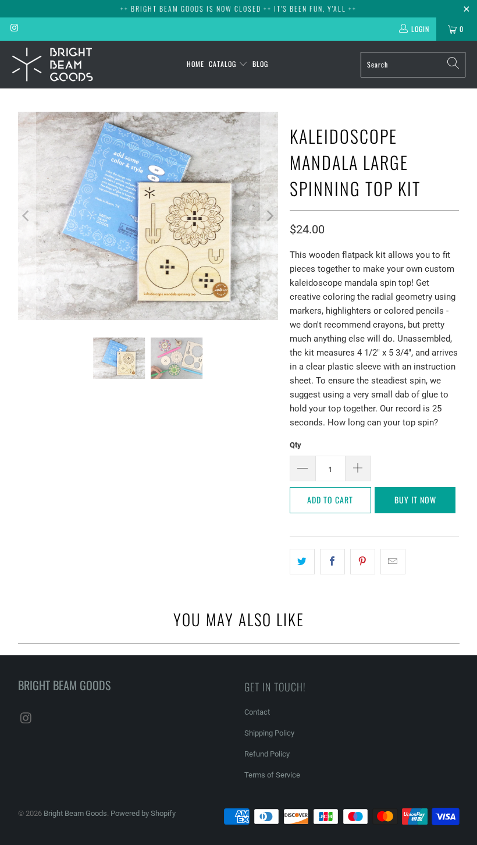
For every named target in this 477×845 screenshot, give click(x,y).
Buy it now (415, 499)
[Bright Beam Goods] (52, 65)
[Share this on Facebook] (332, 561)
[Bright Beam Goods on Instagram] (14, 29)
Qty (295, 445)
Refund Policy (267, 754)
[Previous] (26, 216)
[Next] (269, 216)
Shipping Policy (269, 733)
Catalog (223, 64)
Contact (257, 712)
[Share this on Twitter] (302, 561)
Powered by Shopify (143, 813)
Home (195, 64)
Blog (260, 64)
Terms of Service (272, 775)
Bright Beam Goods (75, 813)
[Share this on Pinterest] (362, 561)
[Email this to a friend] (392, 561)
